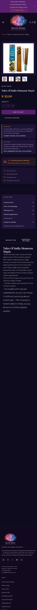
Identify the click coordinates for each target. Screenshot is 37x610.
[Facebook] (8, 560)
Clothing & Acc (8, 210)
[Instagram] (3, 560)
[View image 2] (11, 79)
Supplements (6, 606)
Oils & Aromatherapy (10, 206)
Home (4, 34)
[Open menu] (3, 22)
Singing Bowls (8, 218)
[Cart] (35, 22)
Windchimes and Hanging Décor (14, 226)
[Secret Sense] (18, 22)
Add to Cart (18, 112)
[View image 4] (25, 79)
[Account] (32, 22)
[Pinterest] (17, 560)
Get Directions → (18, 10)
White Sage (5, 585)
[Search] (30, 22)
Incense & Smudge (8, 582)
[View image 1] (4, 79)
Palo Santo (5, 589)
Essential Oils (6, 592)
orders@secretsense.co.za (9, 572)
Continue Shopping (11, 118)
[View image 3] (18, 79)
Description (11, 240)
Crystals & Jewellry (10, 222)
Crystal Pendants (7, 599)
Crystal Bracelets (7, 596)
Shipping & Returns (26, 240)
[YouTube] (21, 560)
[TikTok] (12, 560)
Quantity (5, 101)
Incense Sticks (8, 202)
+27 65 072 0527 (6, 570)
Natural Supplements (11, 214)
